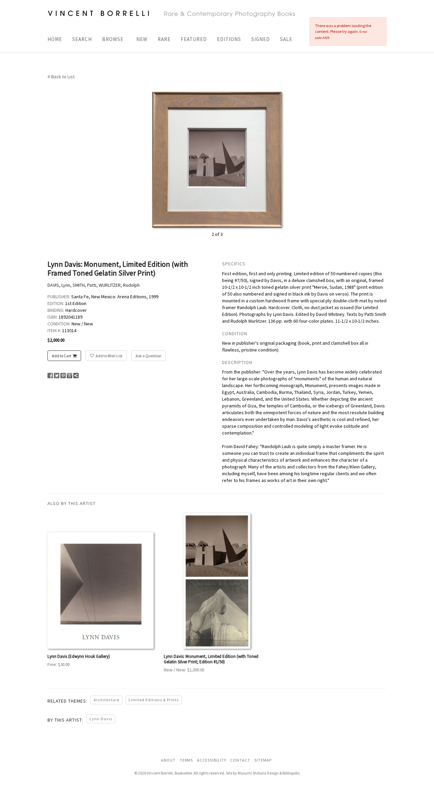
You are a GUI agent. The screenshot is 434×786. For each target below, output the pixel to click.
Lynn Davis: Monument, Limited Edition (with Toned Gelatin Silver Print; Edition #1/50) (211, 659)
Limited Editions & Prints (154, 699)
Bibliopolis (291, 772)
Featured (194, 39)
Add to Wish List (109, 355)
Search (82, 39)
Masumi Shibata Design (258, 772)
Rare (164, 39)
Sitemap (263, 760)
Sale (286, 39)
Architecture (106, 699)
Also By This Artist (71, 503)
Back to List (62, 77)
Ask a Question (148, 355)
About (168, 760)
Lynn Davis (101, 718)
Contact (240, 760)
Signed (260, 39)
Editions (229, 39)
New (141, 39)
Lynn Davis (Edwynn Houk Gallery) (78, 656)
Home (54, 39)
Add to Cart (61, 355)
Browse (112, 39)
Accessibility (211, 760)
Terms (186, 760)
